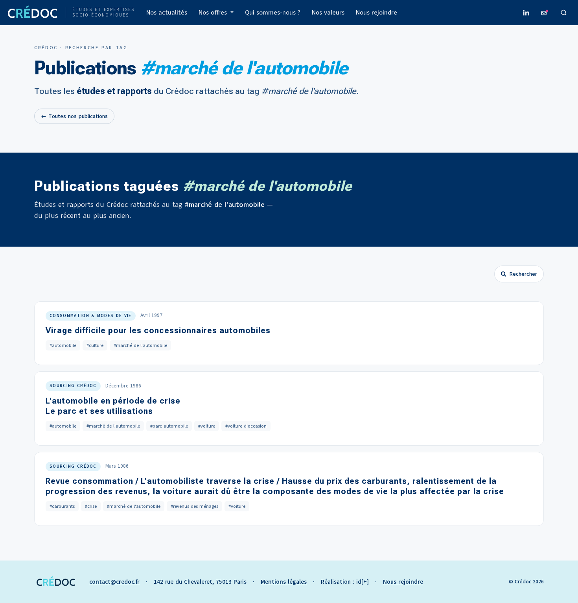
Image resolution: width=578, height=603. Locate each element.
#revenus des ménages (194, 506)
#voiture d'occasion (246, 426)
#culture (95, 345)
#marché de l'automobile (140, 345)
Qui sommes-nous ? (272, 12)
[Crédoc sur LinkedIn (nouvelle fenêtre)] (526, 12)
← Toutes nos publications (74, 116)
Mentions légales (284, 582)
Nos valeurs (328, 12)
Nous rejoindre (376, 12)
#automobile (63, 345)
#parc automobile (169, 426)
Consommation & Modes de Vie (91, 316)
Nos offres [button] (214, 12)
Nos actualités (166, 12)
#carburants (62, 506)
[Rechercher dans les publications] (563, 12)
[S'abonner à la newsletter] (545, 12)
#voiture (206, 426)
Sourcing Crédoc (73, 386)
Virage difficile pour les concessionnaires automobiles (158, 330)
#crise (91, 506)
